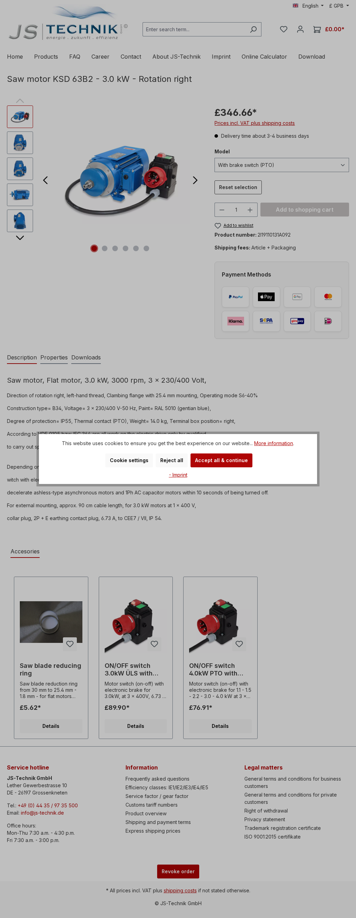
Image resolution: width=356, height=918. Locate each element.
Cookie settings (129, 460)
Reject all (171, 460)
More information (273, 443)
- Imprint (178, 475)
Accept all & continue (221, 460)
